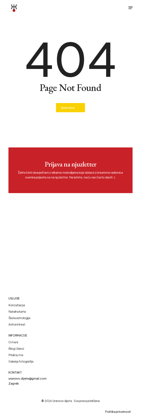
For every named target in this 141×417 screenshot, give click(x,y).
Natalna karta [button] (17, 311)
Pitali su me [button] (15, 355)
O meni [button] (13, 342)
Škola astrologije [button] (19, 318)
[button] (131, 8)
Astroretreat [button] (16, 324)
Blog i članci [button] (16, 348)
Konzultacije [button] (16, 305)
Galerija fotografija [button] (20, 361)
